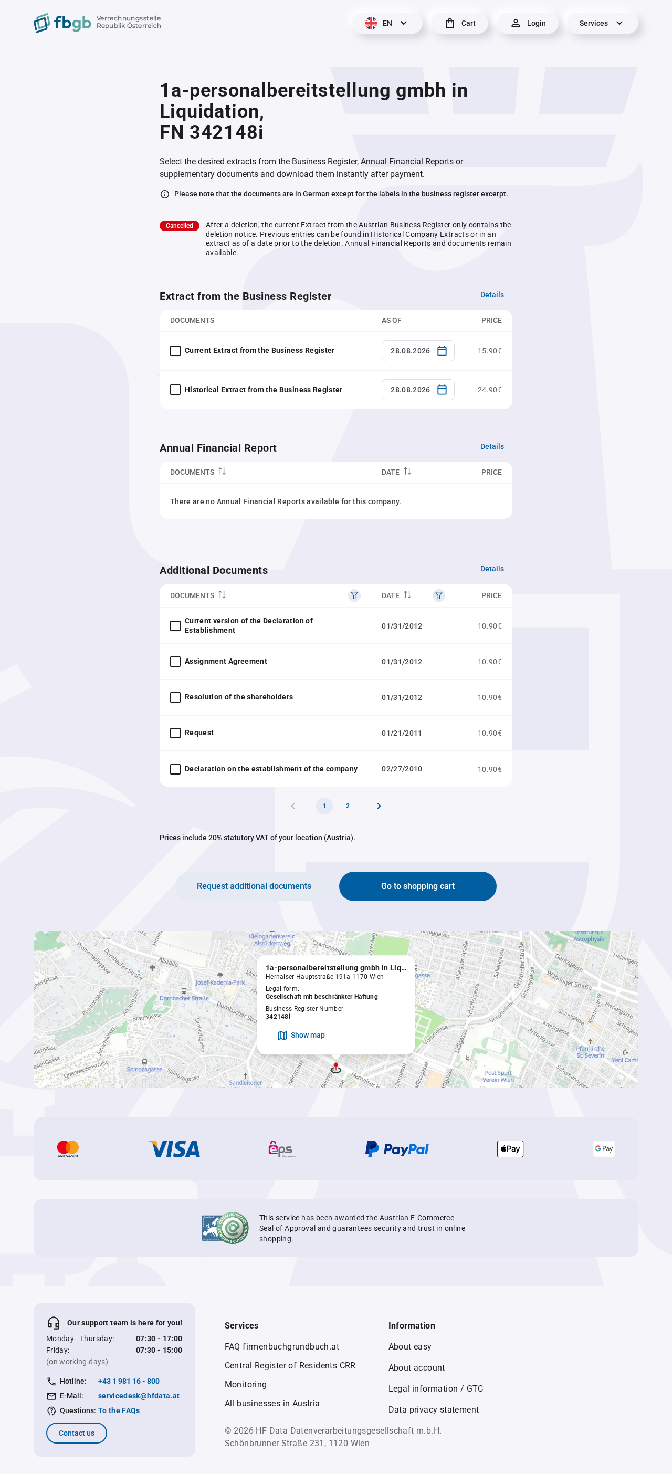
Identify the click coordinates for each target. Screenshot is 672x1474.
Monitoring (246, 1384)
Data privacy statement (433, 1410)
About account (416, 1368)
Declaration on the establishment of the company (271, 769)
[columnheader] (265, 472)
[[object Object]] (354, 595)
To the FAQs (119, 1410)
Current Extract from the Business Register (260, 350)
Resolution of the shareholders (239, 697)
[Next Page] (379, 806)
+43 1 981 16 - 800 (129, 1381)
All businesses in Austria (272, 1403)
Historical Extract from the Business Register (264, 389)
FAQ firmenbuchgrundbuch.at (282, 1347)
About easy (410, 1347)
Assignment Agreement (226, 661)
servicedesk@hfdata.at (139, 1396)
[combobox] (418, 350)
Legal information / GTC (436, 1389)
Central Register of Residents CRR (290, 1366)
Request (199, 732)
